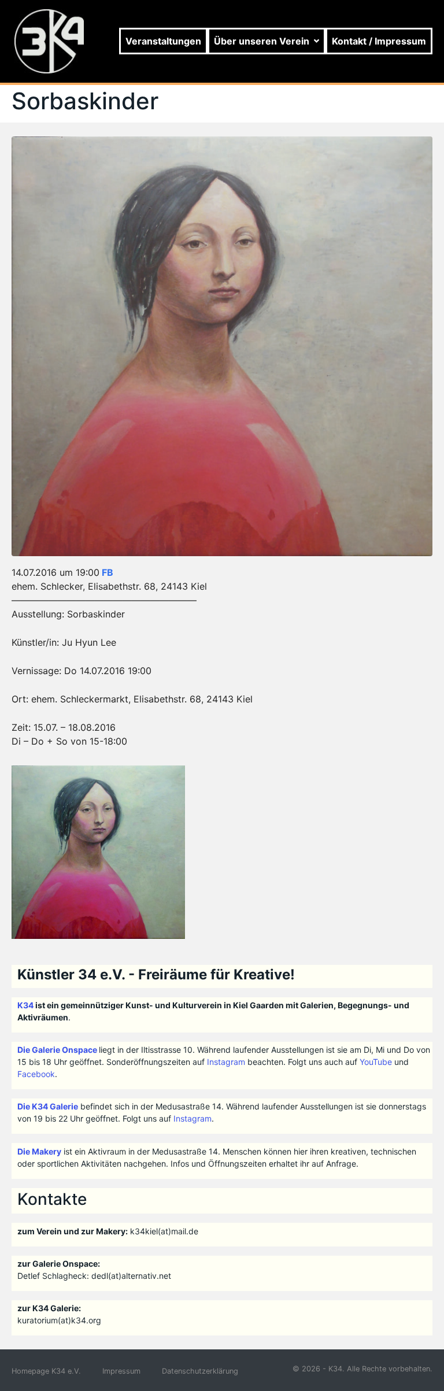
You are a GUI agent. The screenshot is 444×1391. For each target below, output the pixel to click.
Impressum (121, 1371)
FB (107, 572)
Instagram (226, 1062)
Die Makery (39, 1151)
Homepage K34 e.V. (46, 1371)
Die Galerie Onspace (57, 1050)
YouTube (376, 1062)
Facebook (36, 1074)
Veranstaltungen (163, 41)
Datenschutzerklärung (200, 1371)
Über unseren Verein (261, 41)
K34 (25, 1005)
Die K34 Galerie (47, 1106)
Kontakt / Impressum (379, 41)
